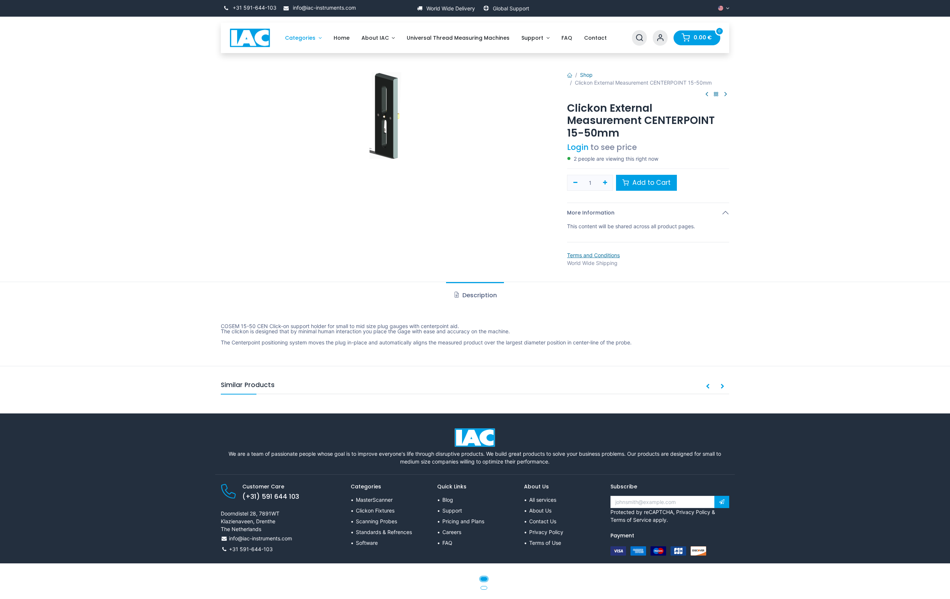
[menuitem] (303, 38)
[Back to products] (716, 94)
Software (367, 543)
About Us (540, 510)
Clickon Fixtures (375, 510)
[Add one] (605, 183)
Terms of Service (630, 520)
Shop (586, 75)
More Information (591, 212)
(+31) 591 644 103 (270, 496)
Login (578, 147)
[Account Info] (660, 38)
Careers (451, 532)
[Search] (639, 38)
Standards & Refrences (384, 532)
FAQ (447, 543)
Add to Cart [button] (650, 182)
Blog (447, 500)
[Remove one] (575, 183)
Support (452, 510)
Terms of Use (545, 543)
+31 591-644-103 (253, 7)
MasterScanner (374, 500)
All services (542, 500)
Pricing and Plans (463, 521)
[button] (707, 386)
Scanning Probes (376, 521)
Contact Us (542, 521)
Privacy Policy (546, 532)
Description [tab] (479, 295)
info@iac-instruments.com (323, 7)
